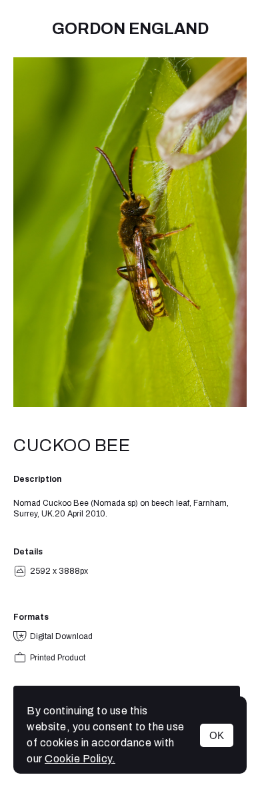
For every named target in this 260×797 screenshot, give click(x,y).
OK (216, 735)
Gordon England (130, 28)
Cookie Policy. (80, 758)
